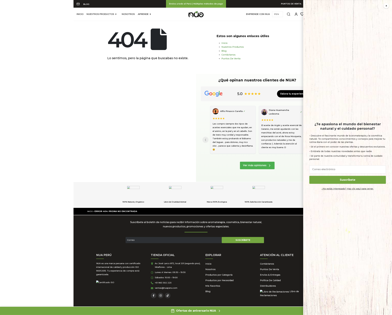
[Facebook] (153, 295)
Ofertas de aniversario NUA (196, 310)
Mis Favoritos (212, 285)
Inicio (224, 43)
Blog (223, 51)
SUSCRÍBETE (243, 240)
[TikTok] (167, 295)
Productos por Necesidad (219, 280)
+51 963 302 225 (163, 282)
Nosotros (210, 269)
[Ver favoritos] (302, 14)
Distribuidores (268, 285)
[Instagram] (160, 295)
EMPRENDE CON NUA (258, 14)
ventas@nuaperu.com (166, 288)
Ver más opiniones (255, 165)
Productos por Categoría (218, 274)
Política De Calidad (270, 280)
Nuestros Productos (232, 47)
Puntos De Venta (230, 58)
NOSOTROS (128, 14)
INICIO (80, 14)
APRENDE (143, 14)
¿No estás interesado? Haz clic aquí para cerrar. (348, 188)
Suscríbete (347, 179)
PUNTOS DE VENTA (291, 3)
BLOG (86, 4)
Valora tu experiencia (293, 93)
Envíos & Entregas (270, 274)
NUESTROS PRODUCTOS (100, 14)
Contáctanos (228, 54)
